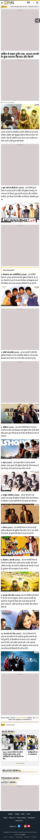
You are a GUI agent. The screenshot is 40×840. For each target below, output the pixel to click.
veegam (23, 835)
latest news (8, 782)
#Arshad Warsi (10, 725)
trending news (10, 778)
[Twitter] (22, 826)
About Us (11, 837)
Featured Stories (21, 718)
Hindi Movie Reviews (31, 832)
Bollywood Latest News (19, 832)
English (10, 814)
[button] (16, 763)
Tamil (28, 814)
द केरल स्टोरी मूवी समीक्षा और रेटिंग (18, 7)
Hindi (22, 814)
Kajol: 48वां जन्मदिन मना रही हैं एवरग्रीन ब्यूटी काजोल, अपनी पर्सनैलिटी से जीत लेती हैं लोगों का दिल (13, 755)
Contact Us (19, 820)
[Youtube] (28, 826)
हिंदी (28, 2)
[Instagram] (25, 826)
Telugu (17, 814)
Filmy (37, 718)
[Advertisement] (20, 31)
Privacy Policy (21, 818)
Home (5, 818)
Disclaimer (31, 818)
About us (12, 818)
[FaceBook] (19, 826)
